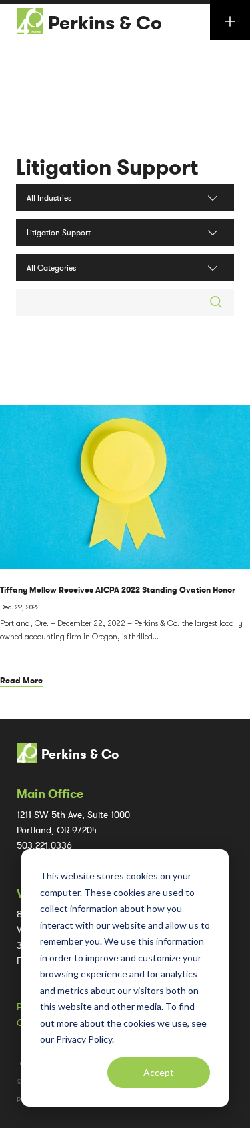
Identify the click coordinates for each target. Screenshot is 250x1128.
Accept (158, 1072)
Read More (21, 680)
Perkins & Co (105, 23)
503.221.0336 (44, 845)
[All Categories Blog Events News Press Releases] (125, 267)
